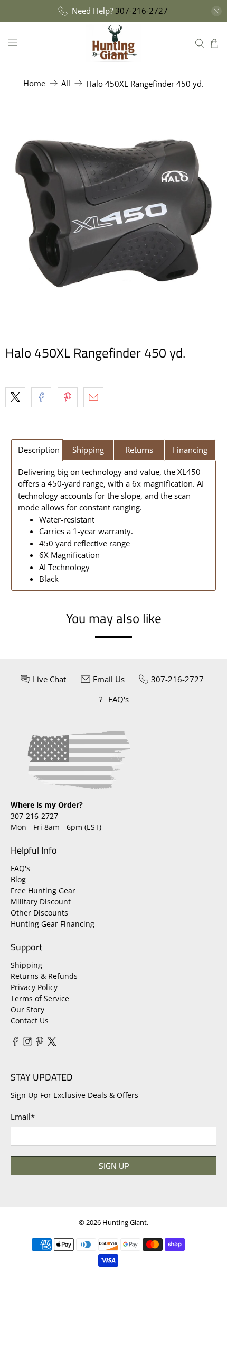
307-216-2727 (141, 10)
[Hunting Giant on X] (51, 1043)
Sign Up (114, 1165)
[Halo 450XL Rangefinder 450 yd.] (113, 213)
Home (34, 83)
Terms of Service (40, 998)
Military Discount (41, 901)
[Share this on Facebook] (41, 397)
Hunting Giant (124, 1222)
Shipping (26, 965)
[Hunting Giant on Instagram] (27, 1043)
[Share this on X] (15, 397)
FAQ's (20, 868)
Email (23, 1116)
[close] (216, 11)
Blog (18, 879)
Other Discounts (39, 913)
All (65, 83)
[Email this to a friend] (93, 397)
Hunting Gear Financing (52, 924)
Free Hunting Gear (43, 890)
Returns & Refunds (44, 976)
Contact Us (30, 1020)
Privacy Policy (34, 987)
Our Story (27, 1009)
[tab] (37, 450)
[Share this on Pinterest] (68, 397)
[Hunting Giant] (114, 43)
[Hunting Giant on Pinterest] (39, 1043)
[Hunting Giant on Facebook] (15, 1043)
